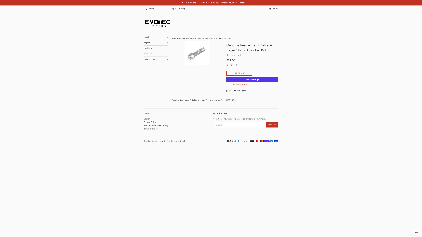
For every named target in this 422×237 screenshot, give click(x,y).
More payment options (239, 84)
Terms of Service (151, 128)
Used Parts (148, 48)
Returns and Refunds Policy (156, 125)
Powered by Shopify (178, 141)
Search (147, 118)
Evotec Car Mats (156, 59)
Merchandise (148, 53)
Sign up (182, 8)
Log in (173, 8)
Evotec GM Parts (164, 141)
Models (156, 37)
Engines (156, 42)
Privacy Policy (150, 122)
